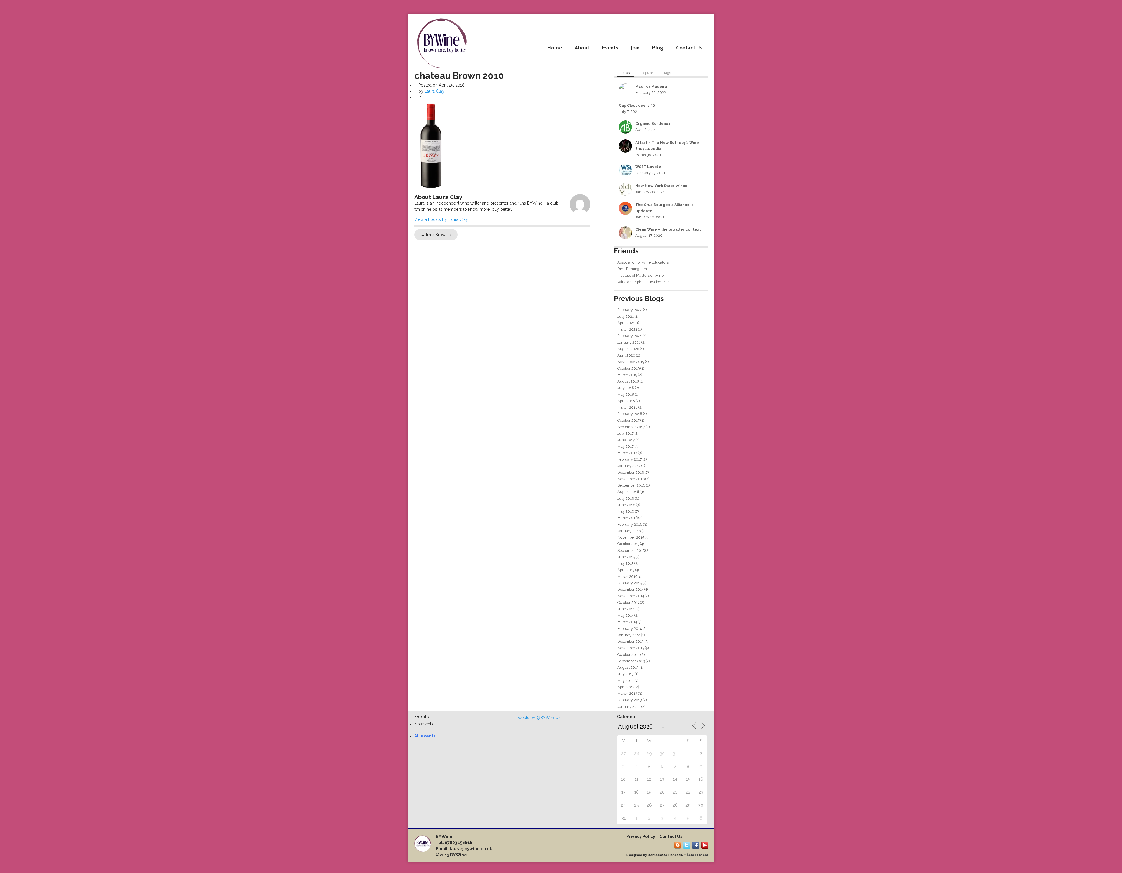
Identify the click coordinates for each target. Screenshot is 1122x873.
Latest (626, 73)
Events (610, 47)
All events (424, 736)
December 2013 (630, 641)
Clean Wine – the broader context (668, 229)
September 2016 (631, 485)
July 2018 (625, 387)
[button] (431, 146)
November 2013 (630, 648)
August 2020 (628, 349)
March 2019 (627, 375)
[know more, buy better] (441, 42)
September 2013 (631, 661)
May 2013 (625, 680)
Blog (657, 47)
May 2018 (625, 394)
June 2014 (626, 609)
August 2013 (628, 667)
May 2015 (625, 563)
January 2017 (628, 466)
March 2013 (627, 693)
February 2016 (629, 524)
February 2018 (629, 414)
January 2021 (628, 342)
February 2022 (629, 309)
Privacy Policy (640, 836)
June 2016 (626, 505)
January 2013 (628, 706)
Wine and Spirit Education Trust (644, 282)
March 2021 (627, 329)
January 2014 (628, 635)
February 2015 (629, 583)
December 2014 (630, 589)
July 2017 (625, 433)
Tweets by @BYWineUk (538, 717)
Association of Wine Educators (643, 262)
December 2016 (630, 472)
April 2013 (626, 687)
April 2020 (626, 355)
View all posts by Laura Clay (443, 219)
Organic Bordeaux (652, 123)
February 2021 (629, 335)
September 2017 (631, 427)
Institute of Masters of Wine (640, 275)
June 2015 (626, 557)
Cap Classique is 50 (637, 105)
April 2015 (625, 570)
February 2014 (629, 628)
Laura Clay (434, 91)
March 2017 (627, 453)
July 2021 (625, 316)
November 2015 (630, 537)
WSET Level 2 (648, 167)
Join (635, 47)
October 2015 (628, 544)
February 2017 (629, 459)
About (582, 47)
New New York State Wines (661, 186)
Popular (647, 73)
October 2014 (628, 602)
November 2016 (631, 479)
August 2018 (628, 381)
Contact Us (689, 47)
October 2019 (628, 368)
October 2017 (628, 420)
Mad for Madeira (651, 86)
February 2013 (629, 700)
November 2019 (630, 361)
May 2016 (625, 511)
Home (554, 47)
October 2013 (628, 654)
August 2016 (628, 492)
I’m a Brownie (436, 234)
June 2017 (626, 440)
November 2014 (630, 596)
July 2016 (625, 498)
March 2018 (627, 407)
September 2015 (631, 550)
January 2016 (629, 531)
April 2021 (626, 323)
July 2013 (625, 674)
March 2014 (627, 622)
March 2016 (627, 518)
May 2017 (625, 446)
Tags (667, 73)
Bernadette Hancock (665, 855)
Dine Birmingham (632, 269)
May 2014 (625, 615)
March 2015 (627, 576)
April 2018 (626, 401)
